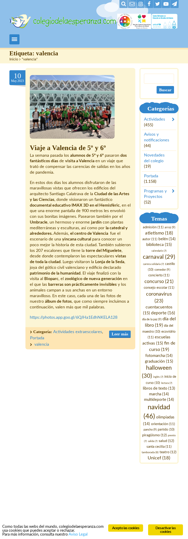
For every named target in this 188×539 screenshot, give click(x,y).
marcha (159, 394)
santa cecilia (159, 446)
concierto (159, 275)
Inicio (13, 59)
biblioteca (159, 245)
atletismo (159, 233)
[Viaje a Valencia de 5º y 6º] (72, 107)
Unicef (159, 458)
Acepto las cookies (125, 528)
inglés (158, 377)
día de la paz (151, 319)
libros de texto (159, 388)
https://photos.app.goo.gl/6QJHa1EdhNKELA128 (73, 317)
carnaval (159, 257)
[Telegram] (174, 4)
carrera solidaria (153, 264)
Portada (37, 338)
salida (153, 441)
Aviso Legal (78, 534)
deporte (163, 313)
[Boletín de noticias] (132, 4)
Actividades (154, 119)
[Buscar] (123, 4)
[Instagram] (140, 4)
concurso (159, 281)
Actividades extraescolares (77, 332)
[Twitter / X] (157, 4)
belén (167, 239)
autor (150, 239)
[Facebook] (149, 4)
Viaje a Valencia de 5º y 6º (68, 148)
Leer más (120, 334)
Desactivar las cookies (165, 530)
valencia (41, 344)
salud (166, 441)
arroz (170, 227)
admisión (153, 227)
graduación (159, 361)
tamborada (150, 452)
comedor (162, 269)
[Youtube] (166, 4)
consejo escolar (159, 287)
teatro (168, 452)
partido (166, 429)
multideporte (159, 400)
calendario (159, 251)
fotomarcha (159, 356)
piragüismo (154, 435)
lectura (166, 383)
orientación (163, 424)
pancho (150, 429)
